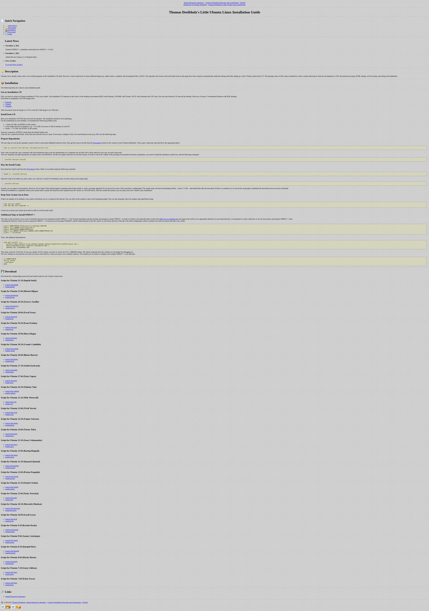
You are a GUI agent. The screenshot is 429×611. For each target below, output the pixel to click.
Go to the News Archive (14, 65)
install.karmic (10, 532)
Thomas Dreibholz (18, 602)
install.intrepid (10, 553)
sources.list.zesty (11, 381)
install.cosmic (10, 351)
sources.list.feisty (11, 583)
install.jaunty (9, 542)
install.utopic (9, 425)
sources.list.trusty (11, 434)
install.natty (9, 500)
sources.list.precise (11, 476)
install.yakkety (10, 393)
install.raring (9, 457)
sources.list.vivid (11, 413)
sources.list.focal (11, 317)
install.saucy (9, 447)
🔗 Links (8, 34)
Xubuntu (8, 106)
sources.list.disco (11, 338)
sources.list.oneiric (11, 487)
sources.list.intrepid (12, 551)
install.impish (10, 287)
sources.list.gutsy (11, 572)
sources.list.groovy (12, 306)
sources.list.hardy (11, 562)
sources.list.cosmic (11, 349)
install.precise (10, 478)
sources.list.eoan (11, 327)
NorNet (242, 3)
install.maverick (10, 510)
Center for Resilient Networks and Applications (222, 3)
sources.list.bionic (11, 359)
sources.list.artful (11, 370)
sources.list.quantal (12, 466)
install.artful (9, 372)
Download (97, 143)
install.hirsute (10, 297)
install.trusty (9, 436)
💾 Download (10, 32)
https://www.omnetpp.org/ (169, 219)
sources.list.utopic (11, 423)
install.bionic (9, 361)
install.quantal (10, 468)
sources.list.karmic (11, 530)
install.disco (9, 340)
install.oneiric (10, 489)
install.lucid (9, 521)
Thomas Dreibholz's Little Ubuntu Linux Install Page (227, 5)
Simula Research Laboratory (194, 3)
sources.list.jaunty (11, 540)
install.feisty (9, 585)
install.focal (9, 319)
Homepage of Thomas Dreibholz (195, 5)
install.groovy (10, 308)
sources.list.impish (11, 285)
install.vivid (9, 415)
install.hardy (9, 564)
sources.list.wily (11, 402)
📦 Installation (10, 30)
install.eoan (9, 329)
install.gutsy (9, 574)
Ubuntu (8, 104)
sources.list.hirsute (11, 295)
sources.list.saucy (11, 445)
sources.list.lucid (11, 519)
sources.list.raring (11, 455)
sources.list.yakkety (12, 391)
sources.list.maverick (12, 508)
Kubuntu (8, 102)
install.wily (9, 404)
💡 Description (10, 28)
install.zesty (9, 383)
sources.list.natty (11, 498)
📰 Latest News (11, 26)
